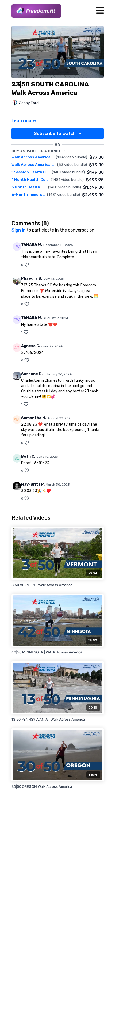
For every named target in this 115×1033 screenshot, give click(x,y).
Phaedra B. (31, 278)
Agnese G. (30, 346)
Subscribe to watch (55, 133)
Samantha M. (33, 418)
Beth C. (28, 456)
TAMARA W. (31, 245)
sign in (18, 230)
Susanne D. (32, 374)
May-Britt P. (33, 484)
